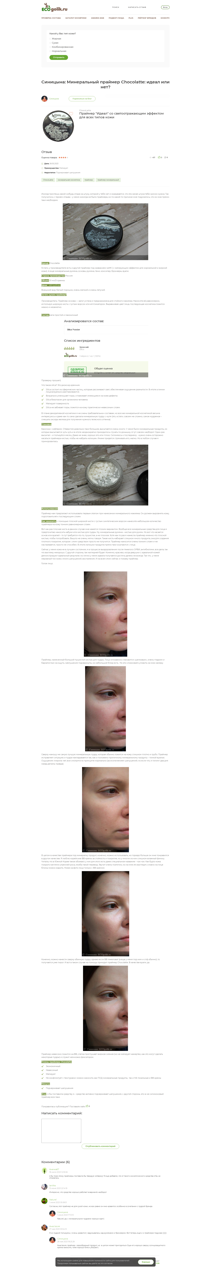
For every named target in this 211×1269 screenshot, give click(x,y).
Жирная (56, 38)
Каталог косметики (75, 18)
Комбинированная (62, 47)
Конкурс (165, 18)
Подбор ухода (116, 18)
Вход (165, 7)
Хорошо (146, 1262)
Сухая (55, 43)
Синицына (54, 99)
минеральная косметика (69, 180)
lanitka (52, 1185)
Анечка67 (54, 1169)
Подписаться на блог (82, 99)
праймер (89, 180)
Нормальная (59, 51)
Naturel (53, 1200)
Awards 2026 (97, 18)
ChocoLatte (85, 110)
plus (131, 18)
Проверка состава (51, 18)
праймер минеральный (108, 180)
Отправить (58, 57)
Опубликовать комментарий (100, 1146)
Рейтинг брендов (147, 18)
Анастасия (54, 1226)
